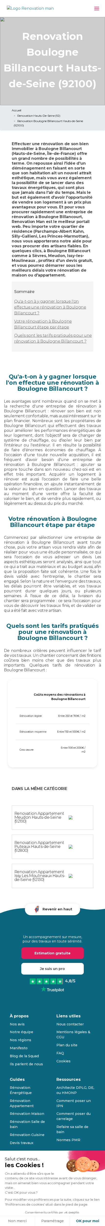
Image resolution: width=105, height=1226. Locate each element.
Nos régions (20, 1040)
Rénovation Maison (27, 1113)
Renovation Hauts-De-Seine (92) (38, 115)
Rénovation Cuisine (27, 1135)
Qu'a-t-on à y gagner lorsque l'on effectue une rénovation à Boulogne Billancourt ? (50, 307)
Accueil (16, 110)
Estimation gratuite (52, 953)
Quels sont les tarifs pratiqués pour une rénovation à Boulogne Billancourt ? (53, 338)
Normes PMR (68, 1140)
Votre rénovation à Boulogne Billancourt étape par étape (43, 324)
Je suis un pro (52, 969)
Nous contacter (70, 1024)
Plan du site (66, 1045)
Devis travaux (21, 1143)
